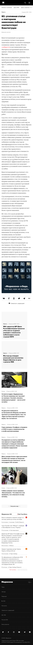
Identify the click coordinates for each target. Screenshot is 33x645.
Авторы (4, 591)
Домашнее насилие (6, 32)
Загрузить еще (14, 506)
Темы (3, 587)
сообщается (6, 47)
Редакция (4, 596)
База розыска (5, 624)
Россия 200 (5, 619)
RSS (3, 601)
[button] (29, 2)
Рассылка (4, 605)
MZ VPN (4, 615)
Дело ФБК (16, 7)
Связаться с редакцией (17, 303)
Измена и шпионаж (7, 7)
